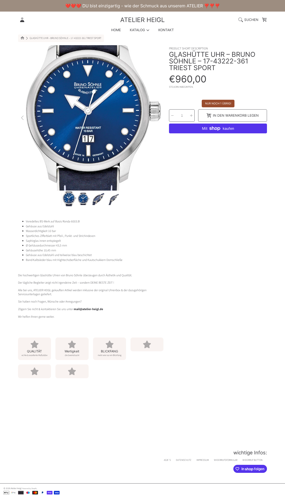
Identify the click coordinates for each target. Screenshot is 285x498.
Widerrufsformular (225, 460)
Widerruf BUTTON (252, 460)
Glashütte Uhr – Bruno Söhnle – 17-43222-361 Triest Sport (65, 38)
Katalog (138, 30)
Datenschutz (183, 460)
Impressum (202, 460)
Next (158, 118)
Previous (22, 118)
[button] (249, 20)
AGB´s (167, 460)
